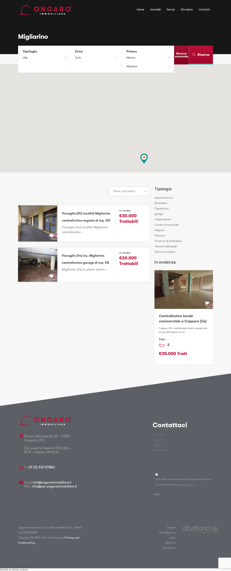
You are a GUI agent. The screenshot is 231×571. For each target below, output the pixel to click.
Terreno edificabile (165, 246)
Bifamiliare (160, 203)
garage (158, 214)
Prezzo (132, 51)
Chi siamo (187, 9)
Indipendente (162, 219)
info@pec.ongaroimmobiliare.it (54, 486)
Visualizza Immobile (37, 234)
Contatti (204, 9)
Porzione (159, 235)
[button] (144, 159)
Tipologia (30, 51)
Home (140, 9)
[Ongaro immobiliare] (45, 13)
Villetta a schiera (164, 251)
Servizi (171, 9)
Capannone (161, 208)
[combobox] (44, 57)
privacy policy (187, 484)
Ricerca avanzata (181, 55)
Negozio (159, 230)
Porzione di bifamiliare (168, 241)
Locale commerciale (166, 224)
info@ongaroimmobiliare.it (52, 482)
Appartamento (163, 197)
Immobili (155, 9)
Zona (79, 51)
